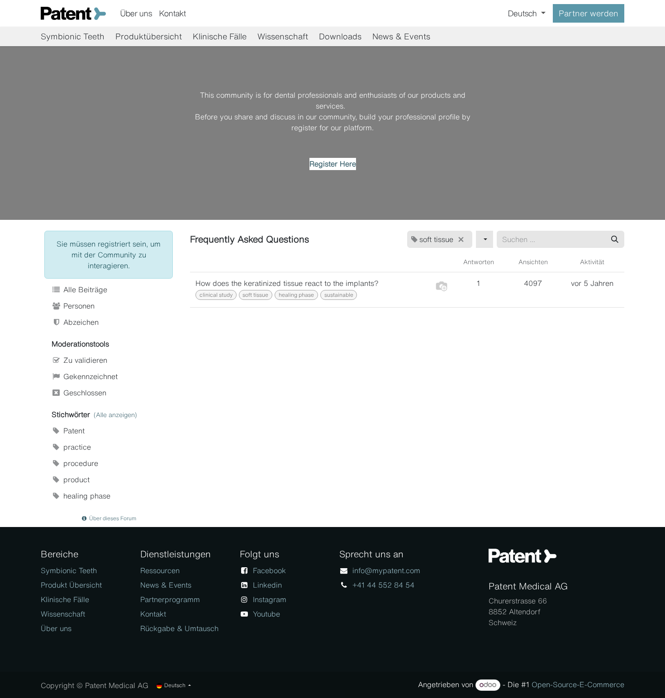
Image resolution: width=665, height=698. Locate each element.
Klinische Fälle (65, 599)
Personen (78, 305)
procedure (79, 463)
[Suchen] (614, 239)
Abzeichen (80, 322)
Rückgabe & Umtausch (179, 628)
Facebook (269, 570)
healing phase (85, 495)
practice (76, 447)
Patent (73, 430)
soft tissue (255, 295)
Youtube (266, 613)
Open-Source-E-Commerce (578, 684)
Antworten (478, 261)
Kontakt (153, 613)
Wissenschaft (63, 613)
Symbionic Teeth (69, 570)
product (75, 479)
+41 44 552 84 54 (383, 584)
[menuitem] (136, 13)
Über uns (56, 628)
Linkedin (267, 584)
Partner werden (588, 13)
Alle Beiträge (84, 289)
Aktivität (592, 261)
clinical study (216, 295)
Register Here (332, 163)
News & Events (165, 584)
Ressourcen (160, 570)
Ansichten (533, 261)
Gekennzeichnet (89, 376)
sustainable (338, 295)
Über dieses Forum (112, 518)
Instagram (269, 599)
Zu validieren (84, 360)
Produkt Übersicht (71, 584)
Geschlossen (83, 392)
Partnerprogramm (170, 599)
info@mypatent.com (386, 570)
